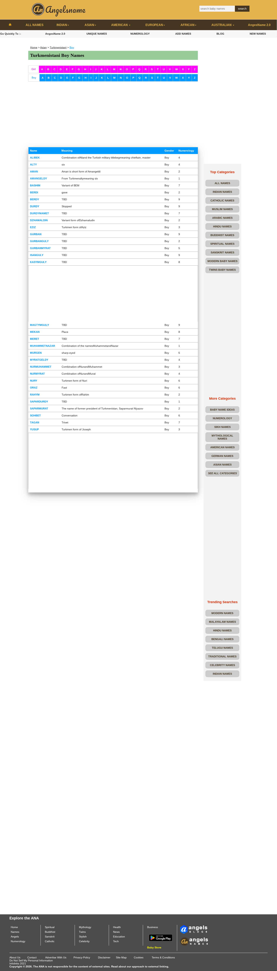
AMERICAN (120, 25)
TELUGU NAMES (222, 647)
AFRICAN (187, 25)
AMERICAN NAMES (222, 447)
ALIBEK (35, 157)
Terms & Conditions (163, 957)
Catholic (49, 941)
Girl (33, 69)
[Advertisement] (113, 111)
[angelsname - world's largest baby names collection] (58, 9)
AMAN (34, 171)
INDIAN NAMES (222, 191)
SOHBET (35, 415)
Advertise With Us (55, 957)
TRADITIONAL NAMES (222, 656)
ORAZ (33, 387)
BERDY (34, 199)
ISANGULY (36, 255)
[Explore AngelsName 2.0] (194, 929)
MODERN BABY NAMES (222, 261)
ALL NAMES (35, 25)
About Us (14, 957)
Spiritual (49, 927)
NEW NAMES (258, 33)
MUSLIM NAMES (222, 209)
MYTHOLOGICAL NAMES (222, 437)
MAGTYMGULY (39, 324)
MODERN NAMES (222, 613)
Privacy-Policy (81, 957)
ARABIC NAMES (222, 217)
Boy (72, 47)
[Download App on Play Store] (160, 937)
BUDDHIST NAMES (222, 235)
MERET (34, 338)
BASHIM (35, 185)
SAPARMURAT (39, 408)
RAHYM (35, 394)
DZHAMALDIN (39, 220)
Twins (82, 931)
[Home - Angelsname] (10, 25)
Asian (43, 47)
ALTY (33, 164)
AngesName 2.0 (259, 25)
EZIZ (33, 227)
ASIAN (89, 25)
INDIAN (62, 25)
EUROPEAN (154, 25)
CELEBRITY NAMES (222, 665)
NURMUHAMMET (40, 366)
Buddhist (50, 931)
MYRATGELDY (39, 359)
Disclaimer (104, 957)
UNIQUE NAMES (96, 33)
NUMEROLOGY (140, 33)
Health (117, 927)
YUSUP (34, 429)
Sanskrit (49, 936)
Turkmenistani (58, 47)
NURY (33, 380)
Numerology (18, 941)
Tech (116, 941)
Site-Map (121, 957)
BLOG (220, 33)
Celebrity (84, 941)
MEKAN (35, 331)
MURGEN (36, 352)
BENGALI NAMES (222, 639)
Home (33, 47)
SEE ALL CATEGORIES (222, 473)
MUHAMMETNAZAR (42, 345)
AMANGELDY (38, 178)
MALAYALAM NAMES (222, 621)
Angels (15, 936)
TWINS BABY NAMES (222, 269)
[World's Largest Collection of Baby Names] (194, 941)
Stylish (83, 936)
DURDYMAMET (39, 213)
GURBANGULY (39, 241)
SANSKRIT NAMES (222, 252)
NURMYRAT (37, 373)
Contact (32, 957)
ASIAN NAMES (222, 464)
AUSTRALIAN (221, 25)
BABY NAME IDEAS (222, 409)
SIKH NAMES (222, 426)
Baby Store (154, 947)
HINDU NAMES (222, 226)
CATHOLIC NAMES (222, 200)
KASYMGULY (38, 262)
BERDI (34, 192)
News (116, 931)
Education (119, 936)
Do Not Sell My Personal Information (31, 960)
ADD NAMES (183, 33)
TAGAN (34, 422)
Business (152, 927)
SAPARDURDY (39, 401)
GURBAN (35, 234)
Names (15, 931)
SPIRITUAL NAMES (222, 243)
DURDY (34, 206)
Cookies (138, 957)
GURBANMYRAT (40, 248)
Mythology (85, 927)
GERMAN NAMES (222, 455)
